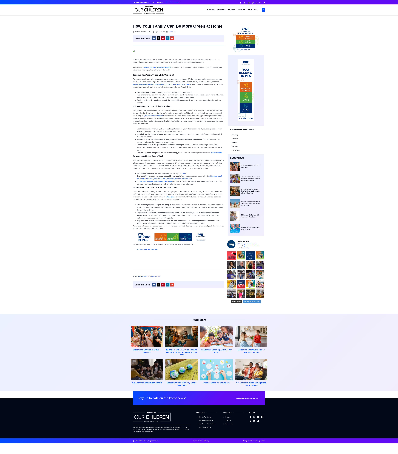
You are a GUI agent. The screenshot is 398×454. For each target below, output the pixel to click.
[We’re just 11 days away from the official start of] (250, 294)
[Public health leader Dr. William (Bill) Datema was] (241, 265)
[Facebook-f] (241, 3)
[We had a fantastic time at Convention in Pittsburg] (250, 255)
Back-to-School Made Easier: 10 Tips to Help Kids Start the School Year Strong (250, 178)
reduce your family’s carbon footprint (157, 67)
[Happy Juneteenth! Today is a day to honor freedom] (241, 284)
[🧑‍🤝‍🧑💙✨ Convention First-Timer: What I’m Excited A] (241, 294)
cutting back (170, 197)
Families (151, 276)
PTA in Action (252, 10)
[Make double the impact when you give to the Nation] (260, 284)
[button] (263, 10)
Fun (155, 276)
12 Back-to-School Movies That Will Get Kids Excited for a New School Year (250, 191)
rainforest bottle (216, 153)
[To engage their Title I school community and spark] (260, 255)
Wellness (231, 10)
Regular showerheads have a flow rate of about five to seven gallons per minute (162, 84)
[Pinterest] (253, 3)
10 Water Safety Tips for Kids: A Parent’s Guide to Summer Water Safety (250, 203)
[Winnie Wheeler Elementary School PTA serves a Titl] (241, 255)
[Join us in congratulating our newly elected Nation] (231, 265)
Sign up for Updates (141, 2)
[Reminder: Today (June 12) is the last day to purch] (231, 294)
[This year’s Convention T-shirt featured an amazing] (231, 274)
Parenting (211, 10)
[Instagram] (256, 3)
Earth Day (137, 276)
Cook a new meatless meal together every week (154, 181)
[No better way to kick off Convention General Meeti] (250, 274)
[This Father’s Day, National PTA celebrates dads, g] (250, 265)
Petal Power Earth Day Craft (147, 249)
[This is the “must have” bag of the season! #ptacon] (231, 284)
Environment (144, 276)
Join (152, 2)
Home (158, 276)
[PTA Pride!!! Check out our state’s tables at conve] (260, 274)
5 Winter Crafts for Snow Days (216, 383)
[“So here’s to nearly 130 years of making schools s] (241, 274)
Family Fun (241, 10)
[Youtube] (260, 3)
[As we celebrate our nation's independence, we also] (231, 255)
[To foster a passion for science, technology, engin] (250, 284)
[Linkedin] (249, 3)
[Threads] (245, 3)
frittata (184, 173)
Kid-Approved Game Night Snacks (147, 383)
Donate (160, 2)
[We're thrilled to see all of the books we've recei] (260, 294)
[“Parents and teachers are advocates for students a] (260, 265)
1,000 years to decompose (153, 116)
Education (221, 10)
